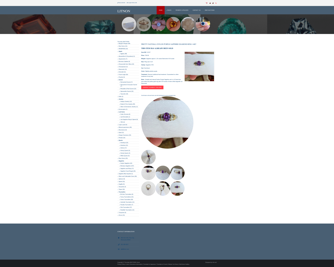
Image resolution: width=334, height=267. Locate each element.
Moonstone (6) (123, 130)
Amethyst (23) (124, 142)
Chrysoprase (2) (123, 66)
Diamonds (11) (123, 69)
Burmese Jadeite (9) (124, 61)
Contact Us (196, 10)
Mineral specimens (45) (125, 127)
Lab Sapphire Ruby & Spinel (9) (129, 119)
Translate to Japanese (149, 264)
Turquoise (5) (122, 212)
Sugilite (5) (122, 184)
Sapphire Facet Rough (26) (128, 171)
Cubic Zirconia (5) (125, 114)
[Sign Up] (213, 3)
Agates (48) (123, 53)
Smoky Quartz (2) (125, 153)
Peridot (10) (122, 137)
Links (127, 264)
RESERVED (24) (123, 48)
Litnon (123, 11)
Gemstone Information (136, 264)
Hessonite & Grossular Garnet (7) (128, 85)
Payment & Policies (182, 10)
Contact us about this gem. (152, 87)
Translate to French (162, 264)
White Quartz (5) (125, 155)
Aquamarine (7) (123, 59)
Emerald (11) (122, 72)
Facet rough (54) (123, 74)
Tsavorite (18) (124, 94)
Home (160, 10)
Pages (169, 10)
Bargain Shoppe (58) (124, 43)
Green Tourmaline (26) (126, 199)
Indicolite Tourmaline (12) (127, 202)
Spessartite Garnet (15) (126, 91)
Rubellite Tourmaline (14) (127, 210)
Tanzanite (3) (122, 186)
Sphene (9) (122, 179)
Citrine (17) (123, 148)
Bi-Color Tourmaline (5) (126, 194)
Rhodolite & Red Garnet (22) (128, 88)
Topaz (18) (122, 189)
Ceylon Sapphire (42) (126, 163)
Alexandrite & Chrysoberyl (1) (127, 56)
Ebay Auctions (209, 10)
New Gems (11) (123, 46)
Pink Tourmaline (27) (126, 207)
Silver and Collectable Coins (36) (128, 176)
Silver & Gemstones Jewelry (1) (129, 106)
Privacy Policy (121, 264)
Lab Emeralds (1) (125, 117)
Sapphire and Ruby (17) (127, 168)
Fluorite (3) (122, 77)
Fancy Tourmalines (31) (127, 197)
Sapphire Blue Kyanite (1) (126, 173)
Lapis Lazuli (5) (123, 124)
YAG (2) (122, 122)
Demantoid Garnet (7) (126, 82)
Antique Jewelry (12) (126, 101)
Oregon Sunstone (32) (125, 135)
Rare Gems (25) (123, 158)
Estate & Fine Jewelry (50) (127, 104)
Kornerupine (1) (123, 109)
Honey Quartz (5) (125, 150)
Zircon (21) (122, 215)
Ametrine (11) (124, 145)
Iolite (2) (121, 96)
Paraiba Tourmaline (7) (126, 204)
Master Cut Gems (173, 264)
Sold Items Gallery (184, 264)
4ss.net (215, 262)
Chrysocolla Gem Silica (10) (126, 64)
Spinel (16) (122, 181)
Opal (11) (121, 132)
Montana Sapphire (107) (127, 166)
